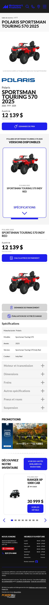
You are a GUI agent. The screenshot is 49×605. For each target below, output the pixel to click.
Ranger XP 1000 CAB (35, 481)
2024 (14, 105)
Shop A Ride (17, 592)
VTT (16, 18)
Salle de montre (7, 18)
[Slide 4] (23, 520)
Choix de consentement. (38, 581)
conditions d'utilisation (23, 581)
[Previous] (4, 520)
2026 (4, 105)
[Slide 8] (37, 520)
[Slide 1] (24, 218)
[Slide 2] (16, 520)
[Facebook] (36, 561)
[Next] (45, 520)
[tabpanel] (34, 549)
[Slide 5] (26, 520)
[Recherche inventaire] (27, 6)
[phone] (33, 6)
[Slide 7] (33, 520)
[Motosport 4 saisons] (12, 6)
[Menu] (44, 6)
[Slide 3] (19, 520)
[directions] (38, 6)
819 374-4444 (10, 553)
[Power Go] (24, 596)
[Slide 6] (30, 520)
